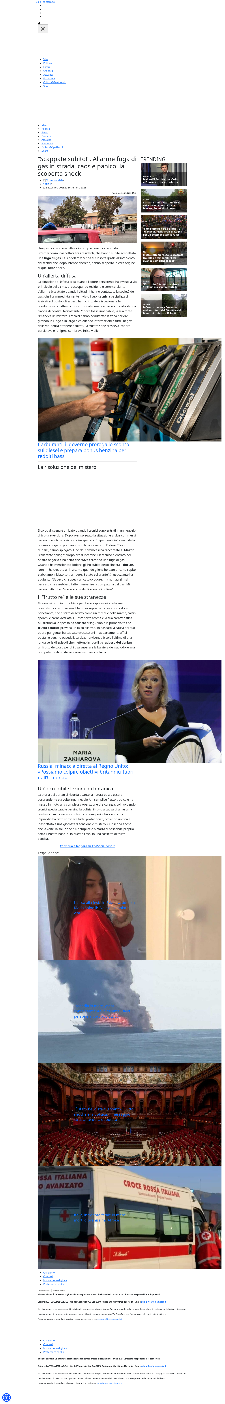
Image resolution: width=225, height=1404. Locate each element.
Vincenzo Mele (54, 180)
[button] (6, 1397)
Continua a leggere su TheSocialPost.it (87, 846)
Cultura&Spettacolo (54, 82)
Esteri (46, 67)
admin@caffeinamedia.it (153, 1301)
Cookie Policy (59, 1290)
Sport (46, 86)
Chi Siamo (49, 1272)
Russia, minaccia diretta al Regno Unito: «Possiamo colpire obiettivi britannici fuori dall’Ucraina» (85, 772)
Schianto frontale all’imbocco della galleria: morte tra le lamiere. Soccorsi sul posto (161, 205)
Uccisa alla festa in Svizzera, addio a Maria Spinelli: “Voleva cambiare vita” (104, 907)
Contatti (48, 1276)
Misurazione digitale (55, 1280)
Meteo (146, 252)
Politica (47, 63)
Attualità (48, 74)
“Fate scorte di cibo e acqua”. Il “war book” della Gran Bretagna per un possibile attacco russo (162, 231)
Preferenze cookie (53, 1284)
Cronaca (48, 71)
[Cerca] (39, 22)
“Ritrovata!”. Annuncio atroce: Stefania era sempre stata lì (161, 286)
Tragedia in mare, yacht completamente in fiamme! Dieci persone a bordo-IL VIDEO (102, 1011)
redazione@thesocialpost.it (109, 1319)
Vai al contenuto (45, 2)
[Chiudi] (43, 28)
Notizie (47, 184)
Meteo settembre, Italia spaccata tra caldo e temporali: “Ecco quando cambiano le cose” (163, 257)
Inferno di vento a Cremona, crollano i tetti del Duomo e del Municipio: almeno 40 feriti (162, 310)
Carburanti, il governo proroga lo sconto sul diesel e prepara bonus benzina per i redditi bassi (83, 450)
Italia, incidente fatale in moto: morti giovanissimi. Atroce (100, 1217)
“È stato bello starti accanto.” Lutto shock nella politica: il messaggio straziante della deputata (104, 1114)
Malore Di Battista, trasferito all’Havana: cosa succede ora (160, 181)
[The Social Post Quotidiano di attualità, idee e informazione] (127, 45)
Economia (49, 78)
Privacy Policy (44, 1290)
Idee (45, 59)
